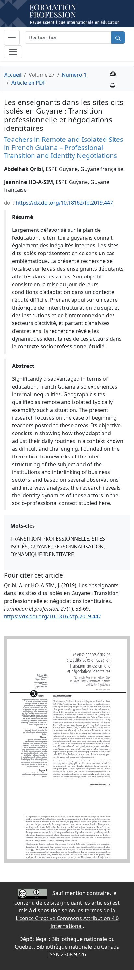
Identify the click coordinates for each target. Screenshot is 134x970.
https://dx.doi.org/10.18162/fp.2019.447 (64, 202)
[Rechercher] (118, 37)
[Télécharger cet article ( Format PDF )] (113, 72)
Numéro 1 (74, 74)
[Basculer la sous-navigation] (13, 51)
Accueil (12, 74)
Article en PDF (28, 82)
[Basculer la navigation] (12, 37)
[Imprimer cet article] (112, 85)
